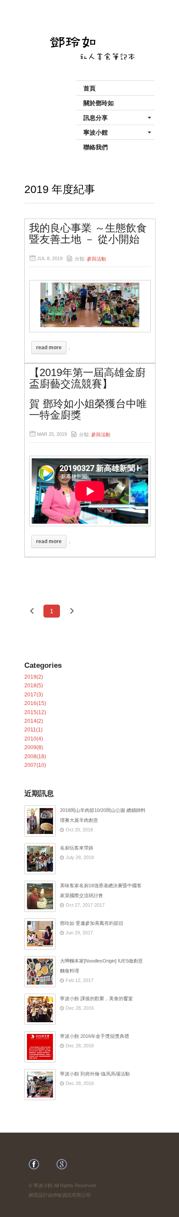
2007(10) (35, 765)
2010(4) (33, 739)
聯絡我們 (95, 146)
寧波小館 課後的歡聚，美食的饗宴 (96, 998)
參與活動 (96, 258)
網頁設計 (38, 1195)
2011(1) (33, 730)
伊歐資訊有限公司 (72, 1195)
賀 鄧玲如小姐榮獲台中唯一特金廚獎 (88, 409)
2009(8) (33, 747)
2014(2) (33, 721)
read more (49, 347)
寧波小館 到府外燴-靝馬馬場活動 (95, 1073)
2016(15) (35, 703)
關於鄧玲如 (98, 102)
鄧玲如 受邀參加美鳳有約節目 (91, 923)
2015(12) (35, 712)
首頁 (89, 88)
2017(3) (33, 695)
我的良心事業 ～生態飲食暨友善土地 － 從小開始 (88, 233)
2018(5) (33, 686)
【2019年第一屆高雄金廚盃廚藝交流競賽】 (87, 378)
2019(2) (33, 677)
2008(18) (35, 756)
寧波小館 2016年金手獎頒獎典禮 (94, 1036)
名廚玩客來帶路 (76, 847)
